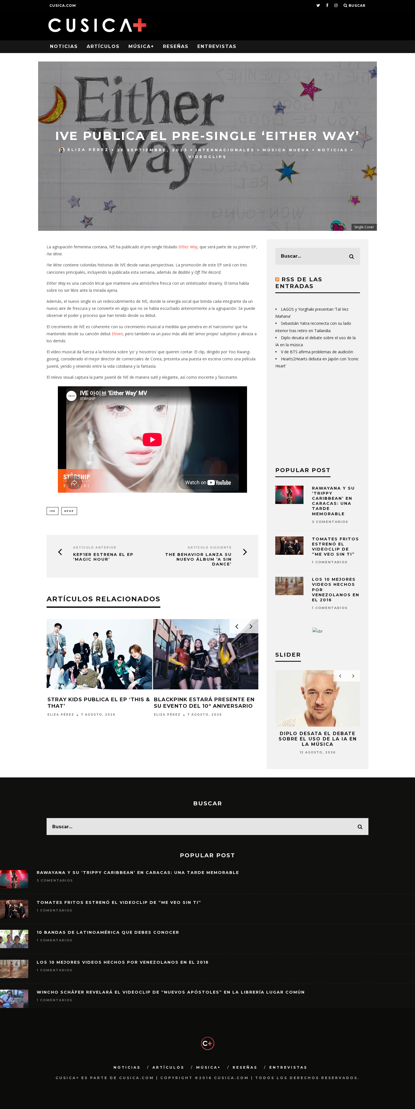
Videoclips (207, 156)
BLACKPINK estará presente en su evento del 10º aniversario (204, 702)
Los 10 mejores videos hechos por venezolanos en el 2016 (123, 962)
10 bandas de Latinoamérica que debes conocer (108, 932)
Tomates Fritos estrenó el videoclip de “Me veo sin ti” (335, 546)
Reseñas (176, 46)
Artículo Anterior (95, 547)
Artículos (103, 46)
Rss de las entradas (298, 283)
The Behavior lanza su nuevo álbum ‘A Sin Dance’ (198, 559)
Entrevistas (217, 46)
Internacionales (225, 149)
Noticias (64, 46)
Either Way (187, 246)
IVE (52, 511)
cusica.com (62, 5)
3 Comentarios (330, 522)
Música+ (141, 46)
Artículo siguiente (210, 547)
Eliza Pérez (88, 149)
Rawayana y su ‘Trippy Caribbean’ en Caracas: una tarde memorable (333, 501)
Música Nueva (286, 149)
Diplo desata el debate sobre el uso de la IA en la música (318, 739)
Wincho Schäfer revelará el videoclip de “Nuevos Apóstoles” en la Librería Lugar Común (171, 992)
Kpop (69, 511)
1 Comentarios (330, 562)
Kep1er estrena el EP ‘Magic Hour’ (103, 557)
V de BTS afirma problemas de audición (317, 351)
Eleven (117, 333)
